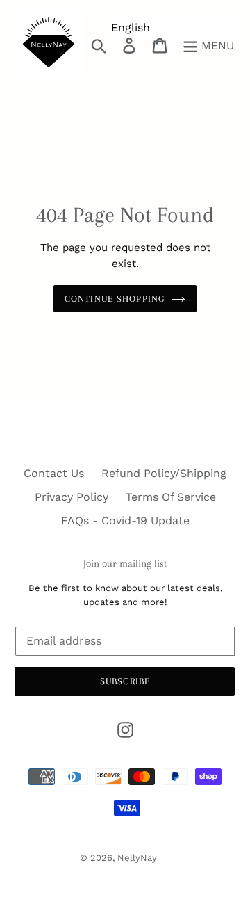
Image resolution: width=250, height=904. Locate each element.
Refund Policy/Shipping (163, 473)
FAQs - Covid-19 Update (125, 520)
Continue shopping (115, 298)
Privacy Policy (71, 496)
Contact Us (54, 473)
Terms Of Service (171, 496)
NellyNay (137, 858)
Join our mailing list (125, 563)
